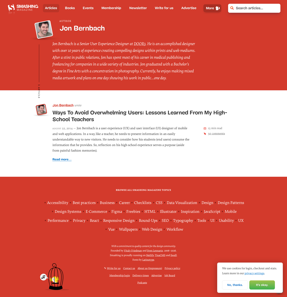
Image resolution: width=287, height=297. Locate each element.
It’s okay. (262, 285)
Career (124, 202)
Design (207, 202)
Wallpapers (128, 229)
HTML (150, 211)
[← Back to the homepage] (24, 8)
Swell (174, 255)
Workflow (175, 229)
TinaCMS (160, 255)
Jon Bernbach (63, 105)
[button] (276, 8)
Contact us (129, 268)
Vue (111, 229)
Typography (183, 220)
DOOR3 (140, 43)
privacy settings (254, 273)
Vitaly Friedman (133, 250)
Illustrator (168, 211)
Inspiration (190, 211)
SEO (165, 220)
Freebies (133, 211)
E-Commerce (96, 211)
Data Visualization (182, 202)
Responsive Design (119, 220)
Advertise (188, 8)
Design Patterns (231, 202)
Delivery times (140, 275)
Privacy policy (172, 268)
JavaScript (212, 211)
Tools (201, 220)
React (94, 220)
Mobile (231, 211)
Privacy (79, 220)
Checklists (142, 202)
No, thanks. (235, 285)
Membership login (119, 275)
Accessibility (57, 202)
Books (70, 8)
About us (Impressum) (150, 268)
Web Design (152, 229)
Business (107, 202)
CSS (159, 202)
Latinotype (148, 259)
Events (88, 8)
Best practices (84, 202)
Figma (116, 211)
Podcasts (142, 282)
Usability (226, 220)
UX (241, 220)
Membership (111, 8)
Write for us (164, 8)
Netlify (150, 255)
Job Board (169, 275)
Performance (58, 220)
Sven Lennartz (155, 250)
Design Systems (68, 211)
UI (212, 220)
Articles (51, 8)
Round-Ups (148, 220)
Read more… (62, 159)
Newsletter (138, 8)
